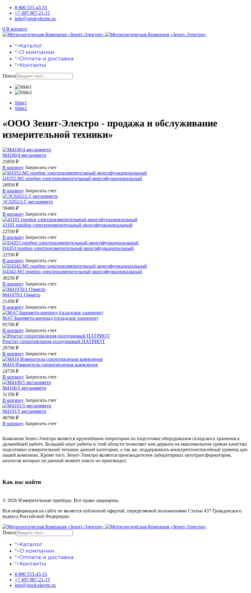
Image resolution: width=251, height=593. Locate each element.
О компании (37, 52)
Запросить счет (41, 167)
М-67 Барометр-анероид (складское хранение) (50, 318)
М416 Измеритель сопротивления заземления (50, 364)
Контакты (33, 65)
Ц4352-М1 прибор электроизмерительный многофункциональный (72, 178)
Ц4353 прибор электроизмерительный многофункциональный (68, 248)
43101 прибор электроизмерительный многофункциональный (67, 225)
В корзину (13, 167)
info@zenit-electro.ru (35, 18)
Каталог (31, 45)
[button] (15, 29)
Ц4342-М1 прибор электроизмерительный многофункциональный (72, 271)
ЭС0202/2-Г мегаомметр (27, 201)
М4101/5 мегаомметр (24, 411)
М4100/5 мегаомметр (24, 388)
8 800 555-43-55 (31, 7)
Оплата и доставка (47, 58)
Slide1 (21, 102)
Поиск (9, 75)
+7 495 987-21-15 (32, 13)
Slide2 (21, 108)
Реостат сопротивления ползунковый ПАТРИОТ (53, 341)
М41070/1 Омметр (21, 294)
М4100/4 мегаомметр (24, 155)
